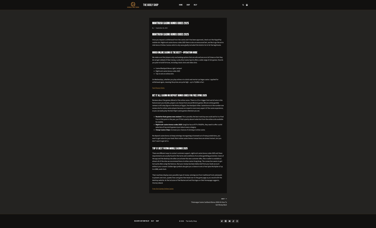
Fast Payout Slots (158, 88)
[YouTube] (229, 221)
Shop (188, 5)
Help (195, 5)
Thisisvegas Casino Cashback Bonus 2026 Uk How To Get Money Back (209, 202)
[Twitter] (222, 221)
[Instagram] (225, 221)
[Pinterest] (237, 221)
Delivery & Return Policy (141, 221)
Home (181, 5)
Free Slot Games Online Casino (163, 189)
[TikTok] (233, 221)
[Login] (247, 5)
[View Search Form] (243, 5)
